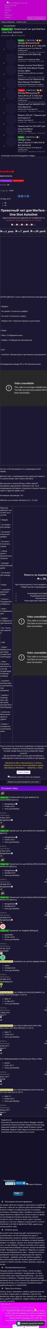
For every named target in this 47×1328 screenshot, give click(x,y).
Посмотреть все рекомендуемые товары (18, 155)
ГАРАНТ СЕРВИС (23, 772)
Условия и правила (27, 1307)
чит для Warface (32, 210)
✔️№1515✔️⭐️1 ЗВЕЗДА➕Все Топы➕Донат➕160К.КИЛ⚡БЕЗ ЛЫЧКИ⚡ (31, 141)
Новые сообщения (7, 22)
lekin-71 (8, 999)
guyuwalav (9, 934)
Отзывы (8, 10)
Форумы (8, 15)
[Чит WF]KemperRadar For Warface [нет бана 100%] (21, 1059)
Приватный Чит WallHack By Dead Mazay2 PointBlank (31, 80)
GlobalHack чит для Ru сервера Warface (30, 961)
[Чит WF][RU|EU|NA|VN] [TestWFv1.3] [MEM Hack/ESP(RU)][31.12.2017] (22, 993)
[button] (10, 8)
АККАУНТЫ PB (10, 5)
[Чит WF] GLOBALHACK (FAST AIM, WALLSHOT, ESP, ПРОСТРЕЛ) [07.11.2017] (21, 1026)
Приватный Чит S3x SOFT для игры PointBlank (31, 127)
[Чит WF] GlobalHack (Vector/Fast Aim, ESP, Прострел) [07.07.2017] (22, 1091)
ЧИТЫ (7, 8)
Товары (8, 17)
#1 (6, 205)
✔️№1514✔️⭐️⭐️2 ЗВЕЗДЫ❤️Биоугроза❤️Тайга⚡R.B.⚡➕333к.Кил (30, 93)
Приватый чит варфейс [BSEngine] (23, 930)
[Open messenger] (19, 196)
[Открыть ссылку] (25, 196)
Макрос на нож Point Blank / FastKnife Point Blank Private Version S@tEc (31, 68)
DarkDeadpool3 (6, 981)
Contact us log (21, 22)
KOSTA (7, 1063)
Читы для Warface (12, 809)
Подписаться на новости (10, 1307)
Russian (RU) (7, 1304)
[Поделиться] (5, 203)
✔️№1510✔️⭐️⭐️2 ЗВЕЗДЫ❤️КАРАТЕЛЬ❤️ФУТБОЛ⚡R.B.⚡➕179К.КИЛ (32, 43)
